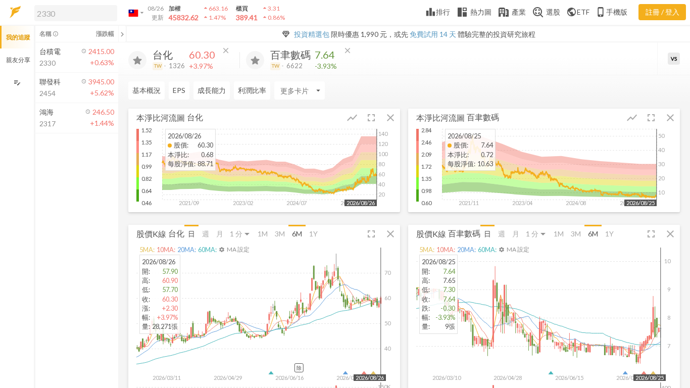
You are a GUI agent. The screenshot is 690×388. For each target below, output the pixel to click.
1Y (313, 233)
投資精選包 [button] (311, 34)
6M (297, 233)
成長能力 (212, 90)
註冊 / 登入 (662, 12)
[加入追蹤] (137, 60)
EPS (179, 90)
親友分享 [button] (18, 60)
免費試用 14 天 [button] (433, 34)
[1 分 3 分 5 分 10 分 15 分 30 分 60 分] (240, 234)
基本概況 (146, 90)
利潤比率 (252, 90)
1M (263, 233)
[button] (73, 12)
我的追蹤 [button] (18, 37)
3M (280, 233)
